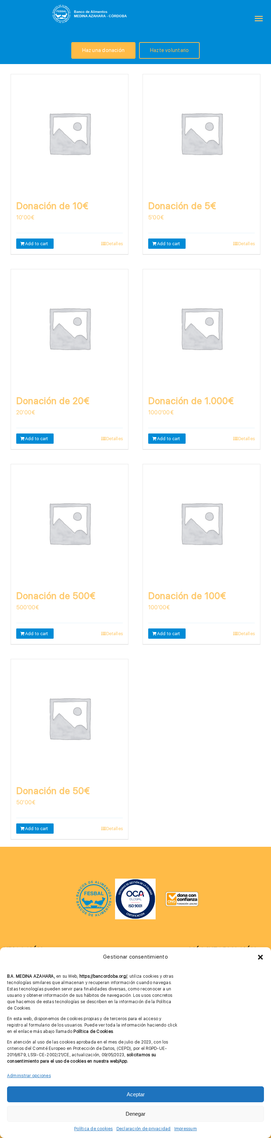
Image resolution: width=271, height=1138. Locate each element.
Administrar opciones (29, 1075)
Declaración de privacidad (143, 1128)
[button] (260, 957)
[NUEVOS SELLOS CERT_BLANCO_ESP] (135, 881)
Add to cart (36, 243)
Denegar (135, 1114)
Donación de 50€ (53, 790)
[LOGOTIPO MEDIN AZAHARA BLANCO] (90, 5)
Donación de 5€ (182, 205)
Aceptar (136, 1094)
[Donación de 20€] (69, 328)
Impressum (185, 1128)
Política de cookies (93, 1128)
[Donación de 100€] (201, 523)
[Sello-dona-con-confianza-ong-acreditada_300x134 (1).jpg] (182, 894)
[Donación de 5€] (201, 133)
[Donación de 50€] (69, 718)
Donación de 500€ (56, 595)
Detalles (114, 243)
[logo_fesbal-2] (94, 882)
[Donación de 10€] (69, 133)
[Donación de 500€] (69, 523)
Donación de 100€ (187, 595)
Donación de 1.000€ (191, 400)
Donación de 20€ (53, 400)
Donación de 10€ (52, 205)
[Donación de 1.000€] (201, 328)
